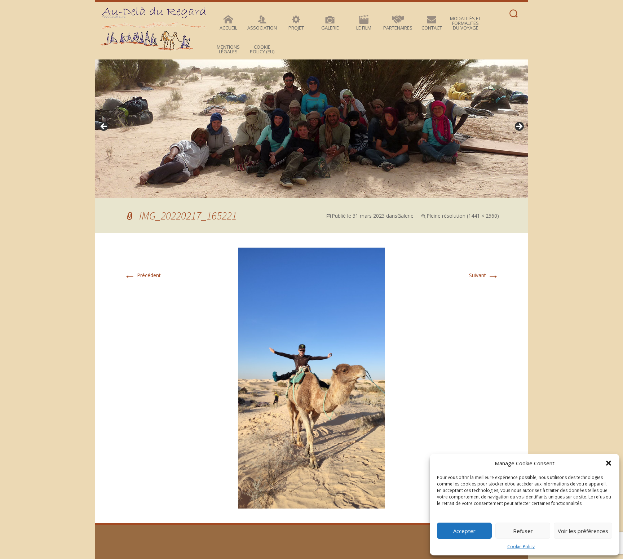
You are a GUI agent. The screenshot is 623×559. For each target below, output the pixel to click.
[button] (608, 463)
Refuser (523, 530)
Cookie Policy (521, 547)
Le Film (363, 28)
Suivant (484, 275)
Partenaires (397, 28)
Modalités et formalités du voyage (465, 23)
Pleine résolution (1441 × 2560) (463, 215)
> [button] (518, 126)
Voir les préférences (583, 530)
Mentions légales (228, 49)
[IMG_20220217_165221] (311, 377)
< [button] (104, 126)
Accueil (228, 28)
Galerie (330, 28)
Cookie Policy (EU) (262, 49)
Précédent (142, 275)
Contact (431, 28)
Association (262, 28)
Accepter (464, 530)
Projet (296, 28)
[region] (311, 128)
